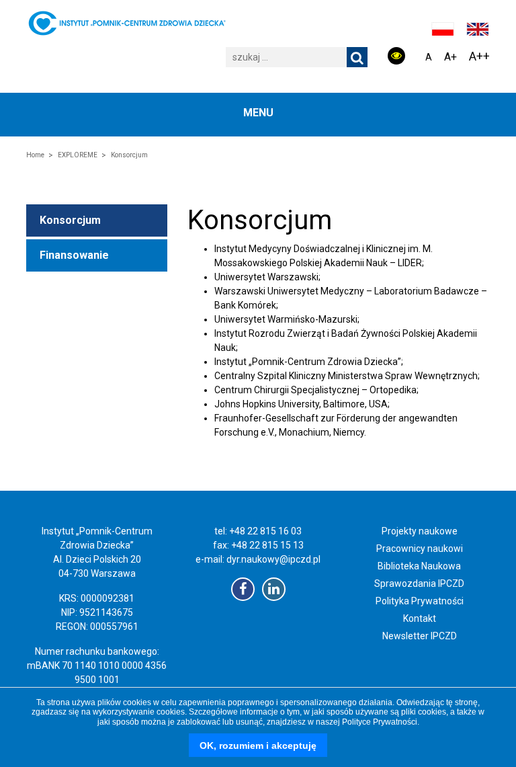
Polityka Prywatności (420, 601)
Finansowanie (74, 255)
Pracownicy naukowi (419, 548)
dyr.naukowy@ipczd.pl (273, 559)
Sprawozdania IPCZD (419, 583)
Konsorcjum (70, 220)
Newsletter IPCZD (419, 636)
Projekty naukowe (420, 531)
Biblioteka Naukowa (419, 566)
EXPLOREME (77, 155)
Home (35, 155)
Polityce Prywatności (379, 722)
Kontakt (419, 618)
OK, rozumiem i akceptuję (258, 745)
